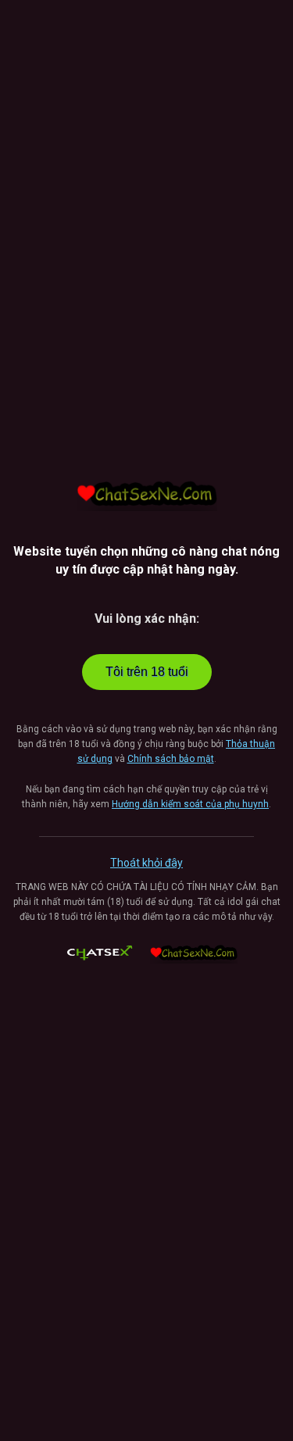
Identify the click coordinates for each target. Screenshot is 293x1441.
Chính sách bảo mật (170, 758)
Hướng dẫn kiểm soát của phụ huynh (190, 804)
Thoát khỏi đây (146, 862)
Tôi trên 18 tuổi (146, 671)
